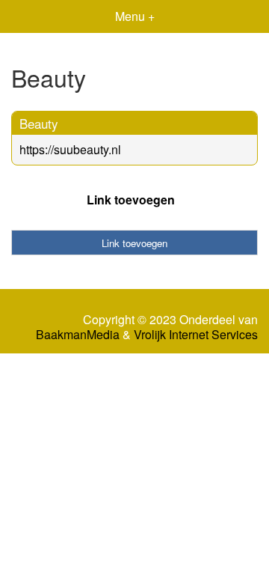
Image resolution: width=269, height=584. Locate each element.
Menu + (135, 16)
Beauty (38, 123)
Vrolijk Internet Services (196, 334)
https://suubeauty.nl (70, 149)
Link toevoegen (131, 199)
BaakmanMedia (78, 334)
